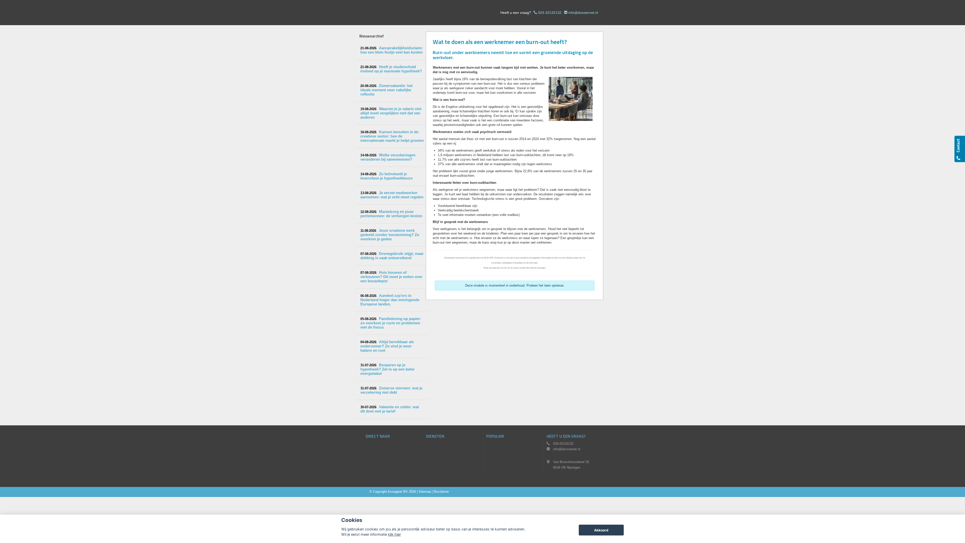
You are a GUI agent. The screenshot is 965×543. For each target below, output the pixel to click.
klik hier (394, 534)
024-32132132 (549, 13)
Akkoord (601, 530)
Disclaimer (441, 491)
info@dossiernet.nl (583, 13)
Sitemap (425, 491)
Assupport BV (398, 491)
